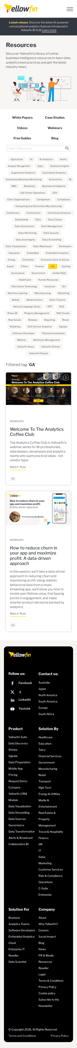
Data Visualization (16, 246)
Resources (45, 961)
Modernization (34, 299)
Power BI (12, 313)
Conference (13, 212)
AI (31, 159)
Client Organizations (18, 199)
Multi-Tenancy (57, 299)
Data (38, 219)
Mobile (15, 299)
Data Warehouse (42, 246)
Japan (42, 688)
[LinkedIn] (22, 700)
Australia (44, 682)
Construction (33, 212)
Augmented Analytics (23, 172)
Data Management (51, 226)
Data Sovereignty (25, 239)
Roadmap (15, 326)
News (42, 949)
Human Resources (48, 279)
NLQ (61, 306)
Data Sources (17, 819)
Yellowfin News (25, 346)
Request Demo (17, 781)
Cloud (12, 942)
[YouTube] (22, 709)
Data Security (51, 232)
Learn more (49, 30)
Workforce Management (46, 339)
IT (39, 850)
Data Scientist (17, 961)
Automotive (55, 179)
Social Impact (47, 936)
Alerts (63, 159)
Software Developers (21, 930)
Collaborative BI (18, 844)
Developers (65, 246)
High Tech (44, 787)
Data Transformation (21, 831)
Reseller (13, 955)
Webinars (55, 128)
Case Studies (55, 117)
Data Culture (55, 219)
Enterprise (28, 259)
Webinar (21, 339)
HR (40, 844)
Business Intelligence (54, 186)
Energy (11, 259)
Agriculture (17, 159)
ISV (64, 286)
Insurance (49, 286)
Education (14, 252)
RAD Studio (62, 313)
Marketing (63, 293)
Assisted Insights (59, 166)
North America (47, 695)
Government (38, 273)
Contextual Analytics (59, 212)
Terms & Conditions (50, 980)
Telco (41, 749)
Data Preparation (19, 762)
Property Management (36, 313)
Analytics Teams (18, 924)
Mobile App (15, 768)
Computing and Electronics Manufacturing (38, 206)
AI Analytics (46, 159)
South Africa (46, 714)
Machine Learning (17, 293)
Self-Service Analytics (40, 326)
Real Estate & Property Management (47, 819)
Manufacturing (43, 293)
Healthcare (25, 279)
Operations (45, 882)
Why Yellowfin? (48, 924)
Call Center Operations (32, 192)
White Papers (22, 117)
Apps (40, 166)
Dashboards (21, 219)
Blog (54, 138)
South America (47, 701)
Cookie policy (46, 993)
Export (10, 266)
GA (52, 266)
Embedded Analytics (57, 252)
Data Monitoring (27, 232)
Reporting (49, 319)
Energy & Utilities (49, 794)
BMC (14, 186)
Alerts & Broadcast (20, 837)
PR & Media (46, 955)
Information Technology (24, 286)
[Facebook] (22, 683)
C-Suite (43, 888)
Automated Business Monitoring (24, 179)
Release (32, 319)
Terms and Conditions (22, 1035)
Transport (44, 781)
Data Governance (24, 226)
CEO (54, 192)
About (42, 917)
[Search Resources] (38, 148)
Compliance (63, 199)
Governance (17, 273)
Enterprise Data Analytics (55, 259)
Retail (65, 319)
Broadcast (29, 186)
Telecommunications (53, 333)
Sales (41, 857)
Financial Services (49, 756)
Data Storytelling (51, 239)
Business (14, 917)
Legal (41, 974)
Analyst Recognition (19, 166)
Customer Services (50, 869)
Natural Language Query (26, 306)
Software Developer (23, 333)
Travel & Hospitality (50, 831)
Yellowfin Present (38, 353)
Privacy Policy (47, 987)
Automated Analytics (54, 172)
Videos (22, 128)
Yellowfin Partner (50, 346)
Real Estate (14, 319)
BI (70, 179)
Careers (43, 930)
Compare (14, 787)
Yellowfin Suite (17, 737)
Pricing (12, 774)
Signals (63, 326)
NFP (49, 306)
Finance (39, 266)
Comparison (43, 199)
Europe (43, 707)
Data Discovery (18, 743)
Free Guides (22, 138)
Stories (12, 749)
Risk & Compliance (50, 875)
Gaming (66, 266)
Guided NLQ (59, 273)
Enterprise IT (16, 949)
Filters (24, 266)
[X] (22, 692)
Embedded (33, 252)
